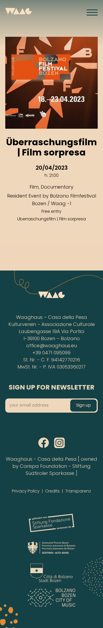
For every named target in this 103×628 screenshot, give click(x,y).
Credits (52, 491)
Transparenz (78, 491)
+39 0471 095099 (51, 353)
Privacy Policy (26, 491)
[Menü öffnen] (92, 12)
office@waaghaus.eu (51, 346)
